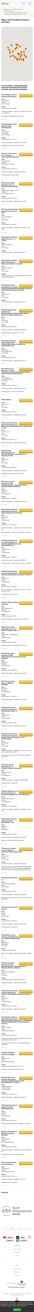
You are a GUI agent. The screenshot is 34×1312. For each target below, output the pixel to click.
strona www (4, 119)
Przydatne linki (17, 1252)
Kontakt (17, 1255)
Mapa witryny (17, 1272)
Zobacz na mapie (25, 95)
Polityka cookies (17, 1268)
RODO (17, 1265)
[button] (13, 56)
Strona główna (17, 1245)
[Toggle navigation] (30, 3)
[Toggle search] (23, 3)
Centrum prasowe (17, 1249)
